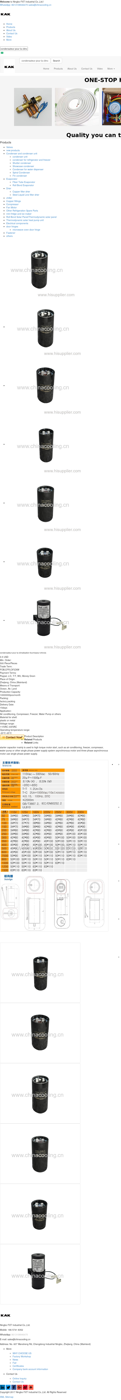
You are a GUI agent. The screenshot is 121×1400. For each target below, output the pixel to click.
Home (9, 23)
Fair (15, 1362)
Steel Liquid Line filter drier (26, 194)
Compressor (12, 204)
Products (10, 27)
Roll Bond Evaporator (23, 185)
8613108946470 (20, 1334)
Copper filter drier (21, 191)
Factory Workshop (22, 1356)
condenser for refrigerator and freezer (31, 159)
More (9, 39)
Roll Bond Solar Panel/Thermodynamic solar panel (31, 216)
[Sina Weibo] (25, 1388)
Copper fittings (13, 201)
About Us (10, 30)
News (15, 1359)
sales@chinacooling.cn (40, 4)
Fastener (10, 232)
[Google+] (19, 1388)
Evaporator (11, 178)
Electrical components (17, 223)
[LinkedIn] (2, 1388)
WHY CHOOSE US (22, 1353)
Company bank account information (30, 1369)
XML (2, 1396)
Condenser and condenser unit (21, 153)
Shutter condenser (22, 163)
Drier (8, 188)
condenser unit (20, 156)
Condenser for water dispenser (28, 169)
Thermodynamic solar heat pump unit (25, 220)
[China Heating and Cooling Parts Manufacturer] (5, 14)
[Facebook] (13, 1388)
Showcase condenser (23, 166)
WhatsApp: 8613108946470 (14, 4)
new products (13, 150)
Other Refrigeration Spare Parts (22, 210)
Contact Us (11, 33)
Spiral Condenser (21, 172)
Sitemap (9, 1396)
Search (56, 60)
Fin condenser (20, 175)
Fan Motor (11, 207)
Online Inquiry (19, 1378)
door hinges (12, 226)
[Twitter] (8, 1388)
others (9, 236)
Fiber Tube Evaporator (24, 182)
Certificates (18, 1365)
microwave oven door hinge (26, 229)
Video (9, 36)
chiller (9, 197)
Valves (9, 147)
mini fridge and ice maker (19, 213)
